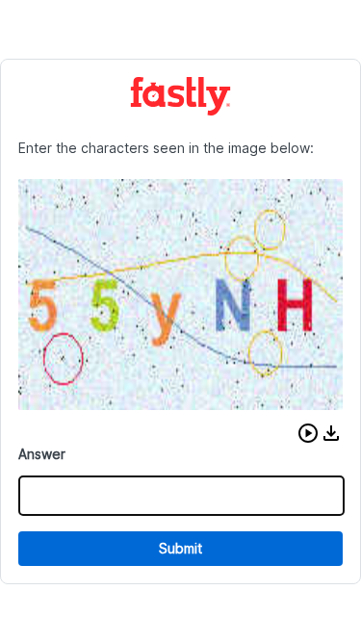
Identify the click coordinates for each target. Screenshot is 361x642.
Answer (41, 454)
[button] (308, 433)
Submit (180, 548)
